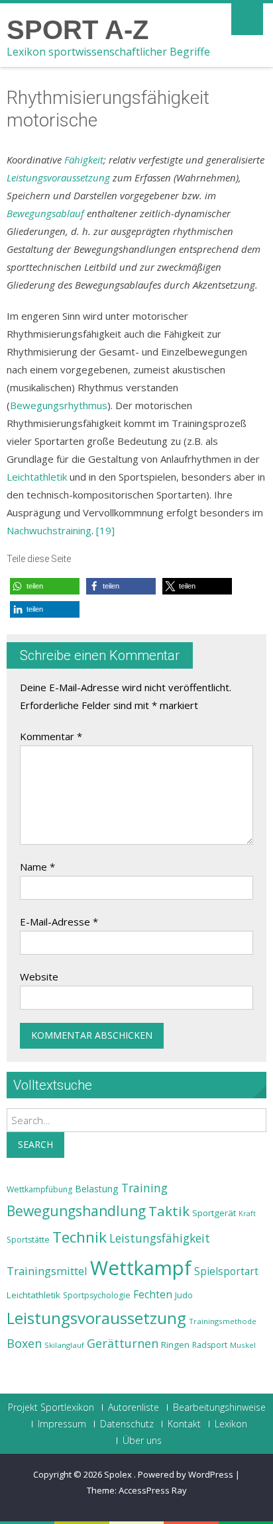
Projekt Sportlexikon (51, 1407)
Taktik (169, 1211)
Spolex (119, 1474)
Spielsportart (226, 1271)
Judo (184, 1295)
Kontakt (184, 1424)
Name (37, 866)
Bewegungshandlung (76, 1211)
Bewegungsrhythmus (58, 405)
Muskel (243, 1345)
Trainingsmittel (47, 1270)
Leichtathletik (37, 476)
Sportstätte (28, 1239)
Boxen (24, 1343)
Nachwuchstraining (49, 530)
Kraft (247, 1213)
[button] (45, 586)
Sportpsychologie (97, 1295)
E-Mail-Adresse (59, 921)
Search (35, 1144)
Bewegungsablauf (45, 213)
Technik (79, 1237)
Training (144, 1188)
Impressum (62, 1424)
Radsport (209, 1345)
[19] (105, 530)
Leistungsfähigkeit (159, 1238)
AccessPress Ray (153, 1490)
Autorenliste (133, 1407)
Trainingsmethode (222, 1321)
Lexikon (231, 1424)
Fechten (152, 1295)
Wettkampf (140, 1268)
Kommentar (51, 736)
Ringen (175, 1345)
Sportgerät (214, 1213)
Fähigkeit (83, 159)
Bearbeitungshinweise (219, 1407)
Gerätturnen (122, 1343)
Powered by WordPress (185, 1474)
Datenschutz (127, 1424)
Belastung (97, 1188)
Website (39, 976)
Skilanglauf (64, 1345)
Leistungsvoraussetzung (58, 177)
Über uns (142, 1440)
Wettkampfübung (39, 1189)
